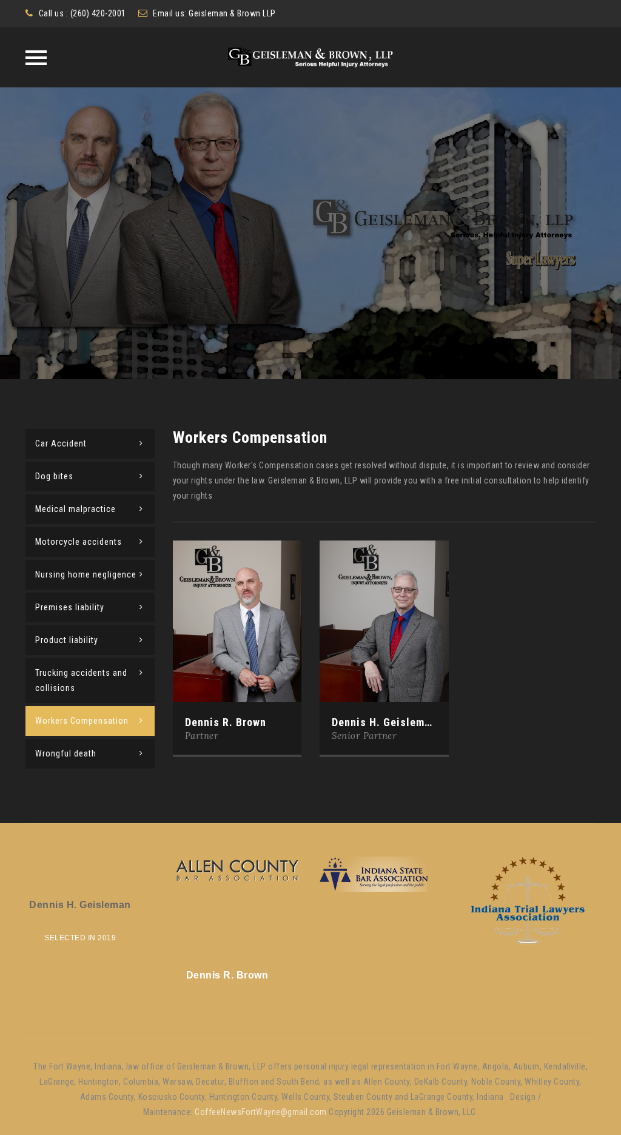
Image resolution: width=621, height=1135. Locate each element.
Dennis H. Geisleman (384, 722)
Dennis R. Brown (225, 722)
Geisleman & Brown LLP (232, 13)
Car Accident (61, 443)
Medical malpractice (75, 509)
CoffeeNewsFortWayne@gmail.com (261, 1112)
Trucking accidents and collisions (81, 680)
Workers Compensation (82, 721)
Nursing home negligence (85, 574)
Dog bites (54, 476)
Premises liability (69, 607)
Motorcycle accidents (78, 542)
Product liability (66, 640)
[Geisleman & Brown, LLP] (311, 57)
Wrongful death (65, 753)
